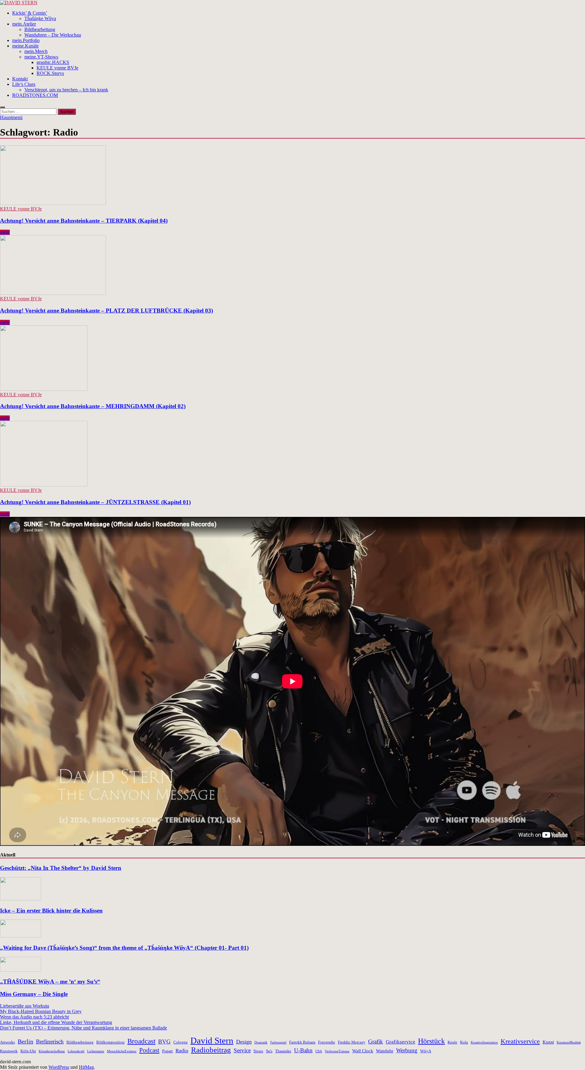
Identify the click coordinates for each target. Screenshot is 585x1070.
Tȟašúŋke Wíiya (40, 18)
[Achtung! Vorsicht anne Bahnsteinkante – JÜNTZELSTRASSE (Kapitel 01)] (292, 454)
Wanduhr (384, 1050)
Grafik (375, 1041)
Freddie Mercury (351, 1042)
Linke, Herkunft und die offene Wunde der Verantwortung (56, 1022)
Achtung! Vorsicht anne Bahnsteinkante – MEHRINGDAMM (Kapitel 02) (93, 406)
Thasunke (283, 1051)
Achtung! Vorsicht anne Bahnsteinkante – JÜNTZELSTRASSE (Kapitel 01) (95, 502)
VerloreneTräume (337, 1051)
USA (318, 1051)
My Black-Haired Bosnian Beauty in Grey (41, 1011)
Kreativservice (520, 1041)
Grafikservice (400, 1042)
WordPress (58, 1067)
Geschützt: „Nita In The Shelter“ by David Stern (60, 868)
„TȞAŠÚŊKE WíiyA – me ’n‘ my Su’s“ (50, 981)
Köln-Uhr (28, 1051)
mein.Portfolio (26, 40)
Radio (182, 1051)
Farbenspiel (278, 1042)
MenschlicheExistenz (121, 1051)
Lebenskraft (76, 1051)
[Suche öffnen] (2, 107)
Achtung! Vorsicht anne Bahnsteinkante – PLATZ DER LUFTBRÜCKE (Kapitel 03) (106, 310)
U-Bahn (303, 1050)
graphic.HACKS (53, 62)
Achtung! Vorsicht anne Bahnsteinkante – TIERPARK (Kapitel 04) (84, 220)
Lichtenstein (95, 1051)
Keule (452, 1042)
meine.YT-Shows (41, 56)
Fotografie (326, 1042)
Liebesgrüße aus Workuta (24, 1005)
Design (244, 1042)
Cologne (180, 1042)
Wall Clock (362, 1050)
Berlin (25, 1041)
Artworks (7, 1042)
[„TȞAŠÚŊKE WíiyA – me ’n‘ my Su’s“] (20, 970)
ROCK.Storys (50, 73)
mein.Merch (36, 51)
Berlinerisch (50, 1041)
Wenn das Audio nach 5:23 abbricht (34, 1016)
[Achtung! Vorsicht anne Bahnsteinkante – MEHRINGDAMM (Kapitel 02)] (292, 358)
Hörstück (431, 1041)
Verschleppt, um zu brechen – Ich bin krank (66, 89)
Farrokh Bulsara (302, 1042)
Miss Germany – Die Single (34, 994)
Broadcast (141, 1041)
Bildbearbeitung (39, 29)
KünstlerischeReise (52, 1051)
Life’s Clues (23, 84)
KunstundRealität (569, 1042)
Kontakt (20, 78)
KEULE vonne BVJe (57, 67)
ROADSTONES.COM (35, 95)
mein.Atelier (24, 23)
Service (242, 1050)
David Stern (211, 1040)
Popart (167, 1051)
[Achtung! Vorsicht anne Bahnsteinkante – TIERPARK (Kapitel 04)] (292, 175)
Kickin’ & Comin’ (29, 13)
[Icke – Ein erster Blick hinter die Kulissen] (20, 898)
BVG (164, 1041)
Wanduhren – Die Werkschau (52, 34)
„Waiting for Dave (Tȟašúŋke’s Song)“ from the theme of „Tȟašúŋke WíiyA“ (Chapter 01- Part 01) (124, 948)
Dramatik (261, 1042)
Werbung (406, 1050)
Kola (464, 1042)
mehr (5, 232)
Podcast (149, 1050)
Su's (269, 1051)
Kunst (548, 1041)
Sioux (258, 1051)
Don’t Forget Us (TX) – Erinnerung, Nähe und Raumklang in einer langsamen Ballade (83, 1027)
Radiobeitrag (211, 1050)
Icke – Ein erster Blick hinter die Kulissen (51, 910)
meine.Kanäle (25, 45)
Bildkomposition (110, 1042)
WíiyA (425, 1051)
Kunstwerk (9, 1051)
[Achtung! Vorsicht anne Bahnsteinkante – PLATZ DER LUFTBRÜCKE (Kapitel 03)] (292, 265)
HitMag (86, 1067)
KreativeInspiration (484, 1042)
